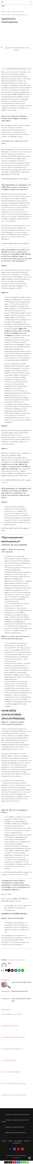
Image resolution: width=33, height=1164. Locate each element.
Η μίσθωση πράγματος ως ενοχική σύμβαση (13, 1095)
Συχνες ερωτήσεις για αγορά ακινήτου (21, 982)
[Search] (30, 2)
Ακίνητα (8, 11)
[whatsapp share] (19, 970)
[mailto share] (8, 970)
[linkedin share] (15, 970)
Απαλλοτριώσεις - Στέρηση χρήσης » (16, 960)
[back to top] (29, 1158)
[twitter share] (6, 970)
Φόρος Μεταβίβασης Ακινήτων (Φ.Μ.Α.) (12, 1048)
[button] (6, 1162)
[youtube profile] (22, 1149)
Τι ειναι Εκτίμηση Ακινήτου (9, 1060)
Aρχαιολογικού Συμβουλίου (13, 513)
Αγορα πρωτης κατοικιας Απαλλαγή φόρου (13, 1037)
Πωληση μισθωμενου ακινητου (20, 991)
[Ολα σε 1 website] (16, 1)
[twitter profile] (10, 1149)
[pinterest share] (12, 970)
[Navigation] (2, 2)
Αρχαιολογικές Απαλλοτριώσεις (17, 11)
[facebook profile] (14, 1149)
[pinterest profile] (18, 1149)
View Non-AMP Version (21, 1155)
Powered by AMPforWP (16, 1157)
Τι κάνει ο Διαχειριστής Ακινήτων (10, 1072)
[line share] (22, 970)
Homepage (3, 11)
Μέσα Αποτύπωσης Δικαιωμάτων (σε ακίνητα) (13, 1083)
